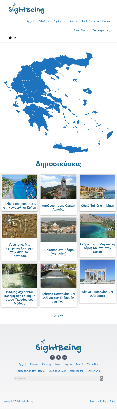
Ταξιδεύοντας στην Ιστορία (96, 21)
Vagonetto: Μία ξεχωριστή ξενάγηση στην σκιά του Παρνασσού (19, 250)
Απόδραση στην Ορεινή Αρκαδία (58, 207)
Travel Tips (79, 30)
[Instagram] (16, 38)
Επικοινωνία (94, 371)
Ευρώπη (58, 21)
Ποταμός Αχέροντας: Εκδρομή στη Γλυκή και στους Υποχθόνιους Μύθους (19, 297)
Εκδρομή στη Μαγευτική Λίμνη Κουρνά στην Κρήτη (97, 248)
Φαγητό (68, 364)
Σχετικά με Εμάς (57, 371)
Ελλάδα (42, 21)
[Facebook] (10, 38)
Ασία (71, 21)
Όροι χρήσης (76, 371)
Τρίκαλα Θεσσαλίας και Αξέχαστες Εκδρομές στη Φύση (58, 297)
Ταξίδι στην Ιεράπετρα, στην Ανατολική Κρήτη (19, 205)
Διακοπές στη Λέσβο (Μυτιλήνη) (58, 251)
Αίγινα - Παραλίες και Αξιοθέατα (97, 293)
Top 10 (79, 364)
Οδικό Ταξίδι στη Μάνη (97, 205)
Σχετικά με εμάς (101, 30)
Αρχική (30, 21)
